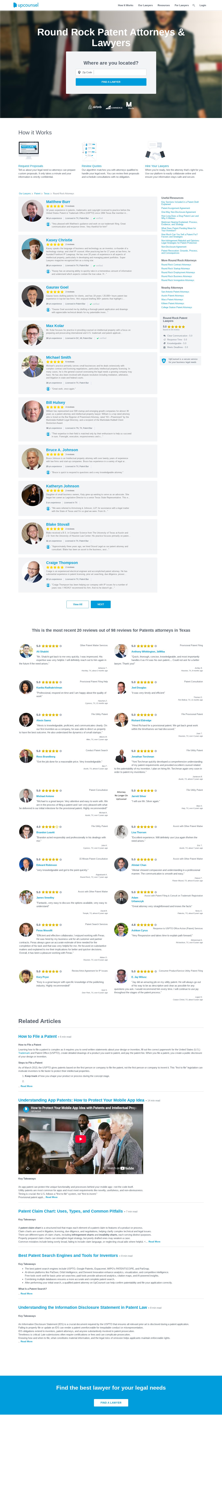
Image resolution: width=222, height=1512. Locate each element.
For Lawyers (182, 5)
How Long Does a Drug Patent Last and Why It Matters (180, 217)
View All (77, 604)
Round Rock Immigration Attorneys (177, 280)
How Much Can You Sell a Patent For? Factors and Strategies (179, 235)
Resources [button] (164, 5)
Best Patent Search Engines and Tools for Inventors (68, 1255)
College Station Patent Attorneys (176, 307)
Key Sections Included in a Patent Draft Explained (180, 203)
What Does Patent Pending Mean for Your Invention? (178, 229)
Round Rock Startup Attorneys (175, 268)
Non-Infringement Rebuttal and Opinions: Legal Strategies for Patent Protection (180, 241)
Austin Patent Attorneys (172, 295)
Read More (27, 1086)
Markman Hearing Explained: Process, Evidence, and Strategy (179, 223)
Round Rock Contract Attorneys (176, 264)
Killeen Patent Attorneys (172, 303)
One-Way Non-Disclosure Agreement (178, 212)
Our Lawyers (145, 5)
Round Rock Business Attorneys (176, 276)
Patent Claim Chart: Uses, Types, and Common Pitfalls (70, 1211)
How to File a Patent (37, 1036)
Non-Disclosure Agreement (173, 247)
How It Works (125, 5)
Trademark (24, 1053)
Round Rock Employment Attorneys (178, 272)
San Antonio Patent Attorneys (175, 292)
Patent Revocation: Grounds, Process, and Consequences (179, 251)
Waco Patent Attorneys (172, 299)
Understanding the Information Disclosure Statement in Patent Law (82, 1307)
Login (203, 5)
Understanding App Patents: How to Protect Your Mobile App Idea (81, 1100)
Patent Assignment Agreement (175, 208)
